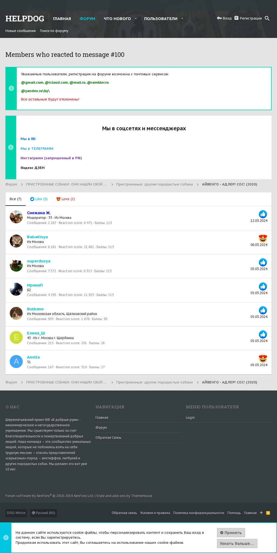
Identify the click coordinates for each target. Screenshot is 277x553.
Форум (101, 427)
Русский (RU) (45, 513)
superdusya (38, 261)
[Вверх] (261, 513)
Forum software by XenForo (49, 496)
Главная (101, 417)
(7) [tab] (15, 199)
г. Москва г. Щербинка (56, 338)
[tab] (39, 199)
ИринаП (35, 285)
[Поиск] (267, 18)
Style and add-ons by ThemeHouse (124, 496)
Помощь (234, 513)
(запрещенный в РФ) (51, 158)
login (190, 417)
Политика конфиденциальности (198, 513)
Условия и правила (155, 513)
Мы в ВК (28, 138)
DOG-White (16, 513)
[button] (136, 18)
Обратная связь (108, 437)
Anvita (33, 357)
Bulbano (35, 308)
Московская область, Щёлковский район (64, 314)
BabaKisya (37, 236)
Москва (65, 218)
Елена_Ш (36, 333)
